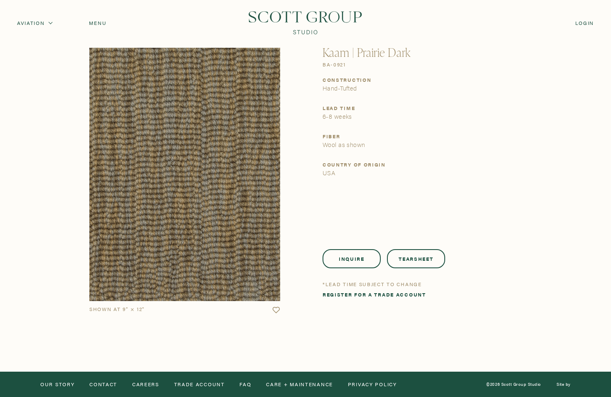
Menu (97, 22)
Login (584, 22)
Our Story (57, 384)
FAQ (245, 384)
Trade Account (199, 384)
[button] (276, 310)
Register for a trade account (374, 294)
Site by (564, 384)
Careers (145, 384)
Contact (103, 384)
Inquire (352, 258)
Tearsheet (416, 258)
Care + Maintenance (299, 384)
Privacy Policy (372, 384)
